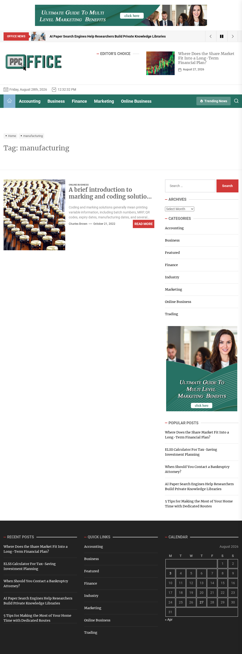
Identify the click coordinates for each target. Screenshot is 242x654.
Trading (171, 314)
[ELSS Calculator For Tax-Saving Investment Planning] (160, 63)
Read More (143, 224)
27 (201, 602)
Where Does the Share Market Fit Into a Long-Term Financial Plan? (197, 434)
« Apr (169, 619)
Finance (79, 101)
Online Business (136, 101)
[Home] (9, 101)
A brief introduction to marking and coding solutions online (111, 196)
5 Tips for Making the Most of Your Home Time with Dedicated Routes (199, 503)
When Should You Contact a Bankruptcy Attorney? (197, 469)
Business (56, 101)
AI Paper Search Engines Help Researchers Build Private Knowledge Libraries (199, 486)
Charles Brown (78, 223)
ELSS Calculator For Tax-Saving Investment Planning (205, 55)
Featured (172, 253)
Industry (172, 277)
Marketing (104, 101)
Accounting (29, 101)
